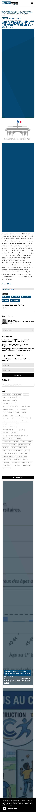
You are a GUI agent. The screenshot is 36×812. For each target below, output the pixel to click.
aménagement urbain (10, 441)
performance (7, 412)
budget (14, 432)
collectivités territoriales (12, 450)
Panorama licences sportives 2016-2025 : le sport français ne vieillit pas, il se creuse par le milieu (17, 681)
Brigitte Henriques (9, 444)
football (19, 415)
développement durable (11, 459)
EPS (17, 409)
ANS (20, 397)
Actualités (9, 11)
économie (6, 468)
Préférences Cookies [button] (12, 808)
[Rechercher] (32, 330)
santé (24, 412)
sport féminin (21, 456)
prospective (25, 453)
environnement (26, 441)
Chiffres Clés (14, 671)
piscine (12, 289)
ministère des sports (10, 406)
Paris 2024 (6, 394)
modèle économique (10, 430)
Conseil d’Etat (6, 284)
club (22, 430)
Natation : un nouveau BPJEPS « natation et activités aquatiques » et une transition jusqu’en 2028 (16, 340)
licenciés (17, 465)
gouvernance (25, 406)
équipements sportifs (10, 400)
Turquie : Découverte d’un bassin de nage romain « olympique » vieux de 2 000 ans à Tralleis (15, 345)
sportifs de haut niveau (12, 438)
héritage (24, 421)
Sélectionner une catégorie (12, 385)
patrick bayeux (8, 456)
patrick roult (8, 409)
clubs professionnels (10, 424)
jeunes (23, 409)
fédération (17, 394)
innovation (7, 465)
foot (27, 450)
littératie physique (19, 447)
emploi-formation (9, 427)
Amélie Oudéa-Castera (10, 421)
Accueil (4, 11)
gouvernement (24, 418)
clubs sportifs (24, 444)
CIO (12, 415)
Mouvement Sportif (18, 673)
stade (17, 412)
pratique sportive (9, 397)
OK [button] (4, 808)
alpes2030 (6, 432)
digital (25, 459)
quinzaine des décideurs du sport (15, 435)
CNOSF (26, 394)
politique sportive (9, 418)
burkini (7, 289)
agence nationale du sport (22, 462)
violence (6, 462)
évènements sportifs (10, 453)
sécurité (6, 447)
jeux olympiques (9, 403)
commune (26, 465)
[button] (6, 297)
